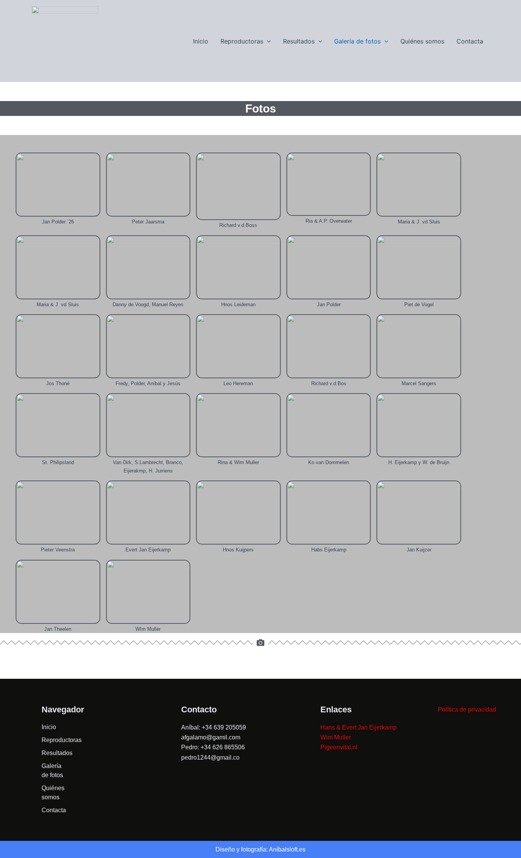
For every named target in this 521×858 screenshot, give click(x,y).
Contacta (470, 41)
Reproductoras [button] (241, 41)
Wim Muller (335, 737)
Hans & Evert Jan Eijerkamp (358, 727)
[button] (267, 41)
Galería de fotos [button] (357, 41)
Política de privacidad (467, 709)
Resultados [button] (299, 41)
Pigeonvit (333, 747)
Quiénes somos (422, 41)
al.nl (351, 747)
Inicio (200, 41)
